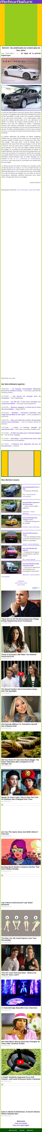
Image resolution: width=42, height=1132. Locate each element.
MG (24, 559)
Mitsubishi (26, 575)
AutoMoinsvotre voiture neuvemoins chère (21, 583)
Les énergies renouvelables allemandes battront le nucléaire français (21, 390)
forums (22, 1130)
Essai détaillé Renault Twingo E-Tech (30, 518)
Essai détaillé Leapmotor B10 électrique (31, 503)
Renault (25, 527)
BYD (24, 494)
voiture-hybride (30, 559)
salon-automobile (34, 190)
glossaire (30, 1130)
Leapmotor (26, 512)
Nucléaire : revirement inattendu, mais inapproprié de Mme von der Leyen (21, 413)
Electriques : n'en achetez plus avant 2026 (26, 438)
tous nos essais (21, 1123)
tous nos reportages (21, 1125)
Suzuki (25, 544)
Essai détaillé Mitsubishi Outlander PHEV (31, 564)
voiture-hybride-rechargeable (29, 495)
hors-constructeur (22, 190)
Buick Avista (16, 171)
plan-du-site (13, 1130)
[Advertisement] (21, 25)
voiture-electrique (33, 527)
